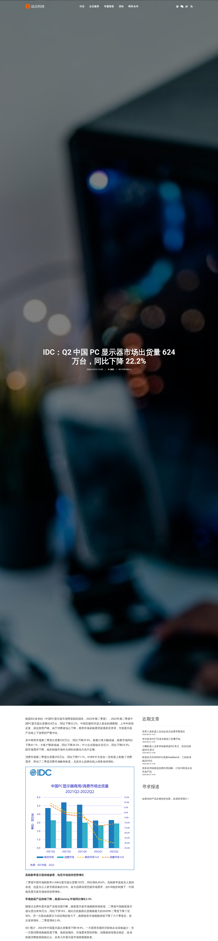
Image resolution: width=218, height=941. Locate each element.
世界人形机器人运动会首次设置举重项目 (163, 731)
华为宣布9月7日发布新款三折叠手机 (161, 739)
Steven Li (126, 369)
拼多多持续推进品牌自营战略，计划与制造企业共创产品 (167, 770)
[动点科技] (34, 6)
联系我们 (182, 798)
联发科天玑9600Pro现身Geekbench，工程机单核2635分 (166, 759)
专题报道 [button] (109, 6)
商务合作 (133, 6)
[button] (177, 6)
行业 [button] (82, 6)
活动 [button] (121, 6)
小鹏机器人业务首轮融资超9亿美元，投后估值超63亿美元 (166, 748)
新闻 (112, 369)
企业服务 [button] (94, 6)
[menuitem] (82, 6)
